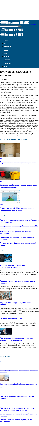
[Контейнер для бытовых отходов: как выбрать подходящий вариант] (10, 180)
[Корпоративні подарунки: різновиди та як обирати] (6, 299)
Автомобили (8, 46)
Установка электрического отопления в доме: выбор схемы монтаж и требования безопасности (19, 163)
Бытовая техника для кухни (11, 318)
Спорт (5, 66)
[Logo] (11, 31)
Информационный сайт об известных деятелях (18, 384)
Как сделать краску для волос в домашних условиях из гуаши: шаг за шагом (17, 409)
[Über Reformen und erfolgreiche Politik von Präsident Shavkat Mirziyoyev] (6, 335)
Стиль (5, 53)
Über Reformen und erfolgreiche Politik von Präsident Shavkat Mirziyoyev (16, 339)
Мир (5, 43)
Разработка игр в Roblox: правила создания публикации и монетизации (17, 209)
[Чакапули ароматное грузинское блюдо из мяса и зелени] (4, 366)
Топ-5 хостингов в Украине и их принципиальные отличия (12, 266)
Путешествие (8, 63)
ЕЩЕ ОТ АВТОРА (22, 139)
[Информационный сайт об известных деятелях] (4, 380)
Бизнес (6, 50)
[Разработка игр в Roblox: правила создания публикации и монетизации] (10, 203)
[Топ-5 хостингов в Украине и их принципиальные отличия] (6, 262)
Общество (7, 56)
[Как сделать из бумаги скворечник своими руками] (4, 392)
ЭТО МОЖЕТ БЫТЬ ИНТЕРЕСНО (8, 139)
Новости (6, 40)
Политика (7, 60)
